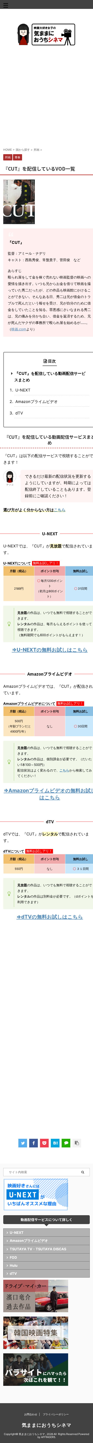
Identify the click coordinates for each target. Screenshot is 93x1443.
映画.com (18, 329)
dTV (19, 413)
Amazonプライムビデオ (36, 401)
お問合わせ (30, 1414)
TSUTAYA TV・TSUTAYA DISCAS (38, 1249)
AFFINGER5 (48, 1437)
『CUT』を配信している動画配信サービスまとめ (49, 376)
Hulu (14, 1265)
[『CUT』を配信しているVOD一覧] (55, 1143)
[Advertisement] (46, 96)
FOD (13, 1257)
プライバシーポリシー (56, 1414)
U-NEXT (22, 390)
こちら (60, 510)
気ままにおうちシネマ (46, 1425)
